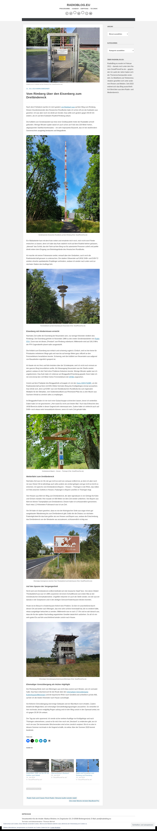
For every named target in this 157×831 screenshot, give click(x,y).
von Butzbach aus (68, 107)
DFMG (71, 377)
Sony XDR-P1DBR (84, 383)
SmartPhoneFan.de (34, 789)
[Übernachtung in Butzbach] (62, 765)
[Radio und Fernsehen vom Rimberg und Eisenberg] (87, 765)
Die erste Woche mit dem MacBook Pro (84, 801)
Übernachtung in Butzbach (60, 773)
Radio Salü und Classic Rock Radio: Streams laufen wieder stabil (52, 798)
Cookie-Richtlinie (55, 827)
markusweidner (42, 89)
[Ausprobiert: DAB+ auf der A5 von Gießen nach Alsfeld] (37, 765)
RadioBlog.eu (78, 5)
